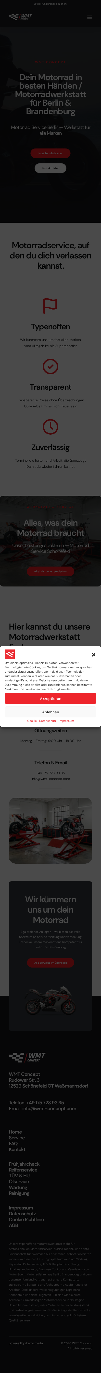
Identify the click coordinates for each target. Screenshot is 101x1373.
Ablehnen (50, 711)
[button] (93, 654)
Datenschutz (47, 721)
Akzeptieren (50, 698)
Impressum (66, 721)
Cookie (32, 721)
